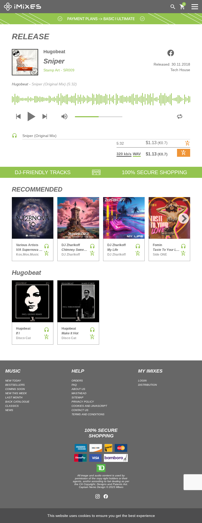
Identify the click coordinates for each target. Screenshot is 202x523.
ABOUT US (78, 389)
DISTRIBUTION (147, 384)
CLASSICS (12, 405)
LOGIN (142, 380)
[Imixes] (24, 7)
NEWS (9, 410)
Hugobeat (54, 51)
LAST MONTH (13, 397)
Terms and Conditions (88, 414)
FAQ (74, 384)
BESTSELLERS (15, 384)
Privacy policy (83, 401)
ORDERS (77, 380)
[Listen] (14, 137)
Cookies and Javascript (89, 405)
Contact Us (80, 410)
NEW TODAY (13, 380)
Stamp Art (51, 70)
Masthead (79, 393)
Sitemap (77, 397)
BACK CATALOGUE (17, 401)
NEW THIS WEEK (16, 393)
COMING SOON (15, 389)
